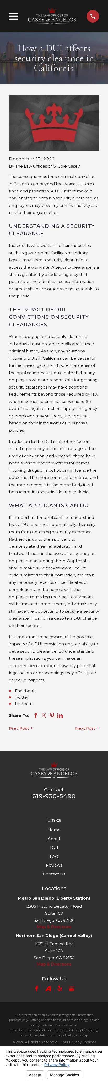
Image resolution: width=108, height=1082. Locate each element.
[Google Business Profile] (71, 988)
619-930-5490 (54, 796)
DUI (54, 847)
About (54, 838)
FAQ (54, 856)
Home (54, 829)
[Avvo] (48, 988)
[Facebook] (36, 988)
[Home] (52, 16)
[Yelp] (59, 988)
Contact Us (54, 874)
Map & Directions (54, 926)
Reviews (54, 865)
